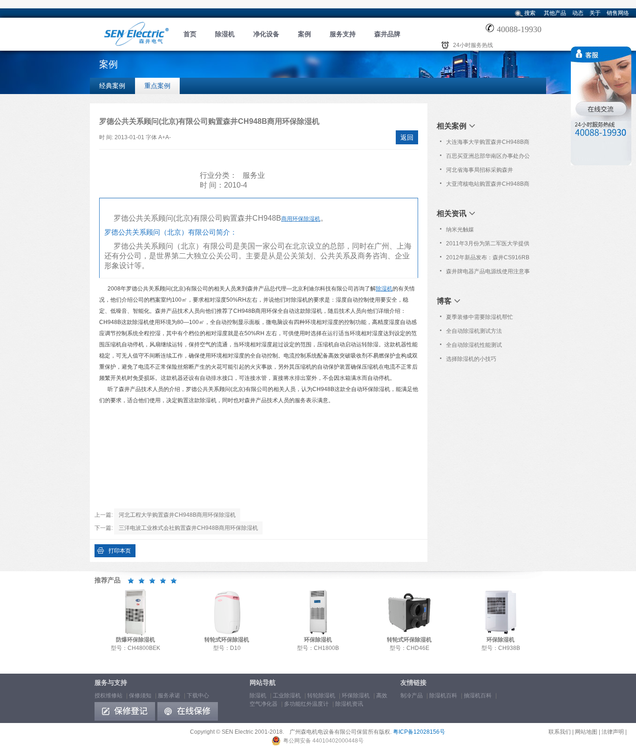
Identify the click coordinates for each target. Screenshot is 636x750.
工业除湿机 (287, 695)
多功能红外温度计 (306, 704)
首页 (189, 34)
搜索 (529, 13)
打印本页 (119, 550)
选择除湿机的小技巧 (471, 359)
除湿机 (225, 34)
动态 (577, 13)
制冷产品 (411, 695)
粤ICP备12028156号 (419, 732)
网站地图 (586, 732)
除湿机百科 (443, 695)
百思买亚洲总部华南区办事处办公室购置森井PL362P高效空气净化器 (488, 158)
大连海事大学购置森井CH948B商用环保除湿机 (487, 144)
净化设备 (266, 34)
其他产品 (555, 13)
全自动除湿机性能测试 (474, 345)
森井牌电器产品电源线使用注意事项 (488, 273)
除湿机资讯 (349, 704)
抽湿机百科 (478, 695)
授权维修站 (108, 695)
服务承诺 (169, 695)
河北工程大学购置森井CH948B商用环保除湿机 (177, 515)
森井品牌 (387, 34)
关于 (595, 13)
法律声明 (613, 732)
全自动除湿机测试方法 (474, 331)
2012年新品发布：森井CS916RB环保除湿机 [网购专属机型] (487, 259)
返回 (406, 137)
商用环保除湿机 (300, 219)
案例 (304, 34)
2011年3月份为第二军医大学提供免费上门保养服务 (487, 245)
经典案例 (112, 85)
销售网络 (618, 13)
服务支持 (343, 34)
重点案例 (157, 85)
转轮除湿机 (321, 695)
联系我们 (559, 732)
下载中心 (198, 695)
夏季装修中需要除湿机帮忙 (479, 317)
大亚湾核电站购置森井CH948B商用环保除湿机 (487, 186)
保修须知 (140, 695)
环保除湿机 (356, 695)
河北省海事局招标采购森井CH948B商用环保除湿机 (479, 172)
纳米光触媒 (460, 229)
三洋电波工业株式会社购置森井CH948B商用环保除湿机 (188, 528)
